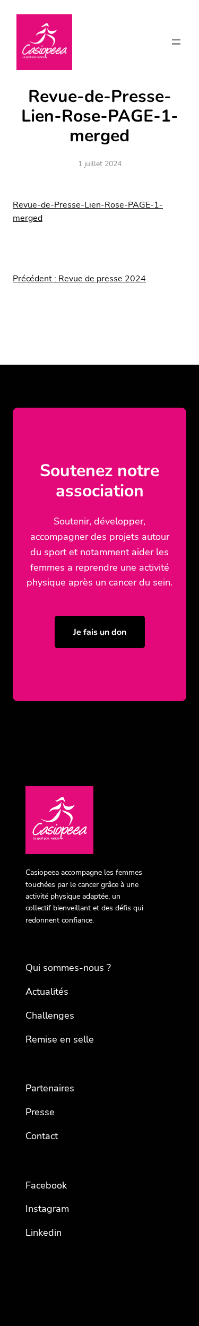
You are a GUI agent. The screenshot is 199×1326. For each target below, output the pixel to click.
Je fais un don (99, 632)
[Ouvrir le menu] (176, 42)
